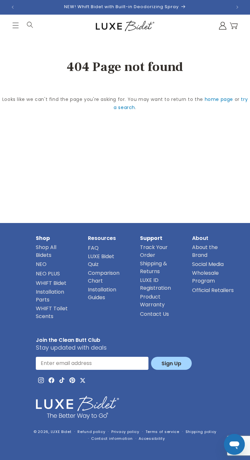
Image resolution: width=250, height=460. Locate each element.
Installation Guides (102, 293)
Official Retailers (213, 290)
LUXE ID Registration (155, 284)
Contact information (111, 438)
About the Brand (205, 251)
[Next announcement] (237, 7)
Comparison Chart (103, 277)
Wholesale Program (205, 277)
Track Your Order (154, 251)
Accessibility (152, 438)
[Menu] (15, 26)
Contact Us (154, 314)
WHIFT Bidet (51, 283)
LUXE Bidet (61, 431)
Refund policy (91, 431)
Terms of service (162, 431)
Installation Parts (50, 295)
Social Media (208, 264)
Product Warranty (152, 300)
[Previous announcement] (13, 7)
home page (219, 99)
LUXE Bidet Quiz (101, 260)
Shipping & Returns (153, 267)
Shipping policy (201, 431)
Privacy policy (125, 431)
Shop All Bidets (46, 251)
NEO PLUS (48, 273)
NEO (41, 264)
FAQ (93, 248)
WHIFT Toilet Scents (52, 312)
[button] (233, 26)
